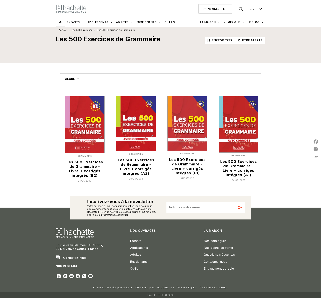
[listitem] (59, 276)
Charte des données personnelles (112, 287)
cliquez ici (122, 215)
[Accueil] (71, 9)
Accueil (63, 30)
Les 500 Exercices (82, 30)
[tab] (60, 22)
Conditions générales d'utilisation (154, 287)
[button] (215, 9)
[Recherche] (241, 9)
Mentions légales (187, 287)
